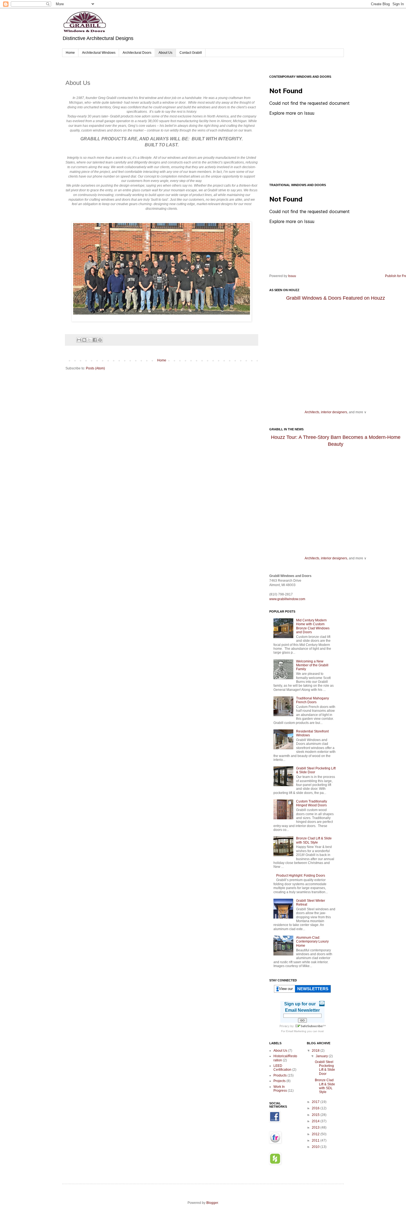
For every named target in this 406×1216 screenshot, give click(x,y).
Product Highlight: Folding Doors (300, 875)
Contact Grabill (191, 53)
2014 (316, 1121)
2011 (316, 1140)
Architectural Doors (137, 53)
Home (70, 53)
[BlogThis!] (84, 340)
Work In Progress (280, 1088)
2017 (316, 1102)
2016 (316, 1108)
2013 (316, 1127)
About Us (165, 53)
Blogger (212, 1203)
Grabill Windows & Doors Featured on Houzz (335, 298)
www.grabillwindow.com (287, 599)
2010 (316, 1147)
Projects (279, 1081)
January (322, 1056)
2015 (316, 1115)
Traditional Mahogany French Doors (312, 700)
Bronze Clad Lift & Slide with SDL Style (314, 840)
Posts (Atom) (95, 368)
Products (280, 1075)
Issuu (292, 276)
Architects (312, 412)
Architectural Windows (98, 53)
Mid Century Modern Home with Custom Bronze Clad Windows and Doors (312, 626)
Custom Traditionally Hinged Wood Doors (311, 803)
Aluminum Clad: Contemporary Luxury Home (312, 941)
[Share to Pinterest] (100, 340)
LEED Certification (282, 1068)
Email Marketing (296, 1031)
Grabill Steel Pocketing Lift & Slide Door (325, 1068)
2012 (316, 1134)
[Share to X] (89, 340)
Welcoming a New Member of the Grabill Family (312, 665)
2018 (316, 1051)
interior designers (334, 412)
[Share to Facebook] (94, 340)
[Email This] (79, 340)
